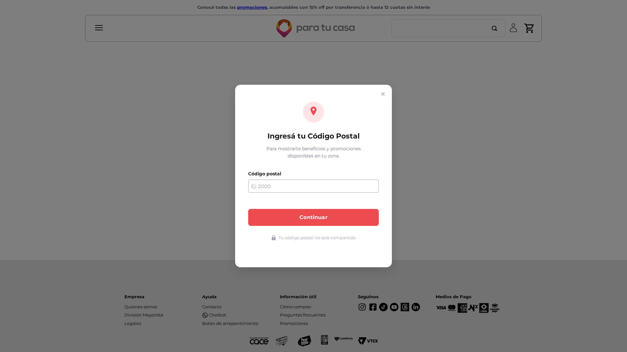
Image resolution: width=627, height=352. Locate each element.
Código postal (264, 173)
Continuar (313, 217)
